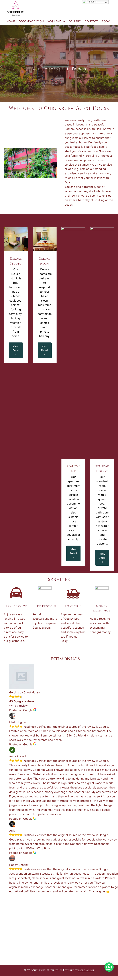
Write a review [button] (18, 705)
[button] (109, 967)
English (92, 1)
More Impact (86, 970)
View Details (15, 350)
